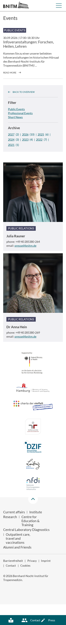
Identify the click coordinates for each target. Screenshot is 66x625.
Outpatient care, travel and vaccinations (18, 538)
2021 (11, 145)
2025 (41, 134)
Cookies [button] (25, 565)
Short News (15, 117)
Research (10, 517)
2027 (11, 134)
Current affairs (14, 512)
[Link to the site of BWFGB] (33, 388)
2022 (39, 139)
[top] (33, 499)
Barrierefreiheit (13, 560)
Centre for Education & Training (30, 521)
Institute (35, 512)
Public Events (16, 109)
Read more (9, 72)
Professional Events (20, 113)
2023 (25, 139)
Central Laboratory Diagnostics (26, 530)
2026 (25, 134)
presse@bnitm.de (25, 245)
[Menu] (59, 6)
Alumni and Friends (17, 547)
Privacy (32, 560)
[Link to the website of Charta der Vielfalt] (33, 407)
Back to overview (24, 92)
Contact (11, 565)
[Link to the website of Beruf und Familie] (33, 427)
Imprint (46, 560)
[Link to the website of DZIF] (33, 447)
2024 (11, 139)
